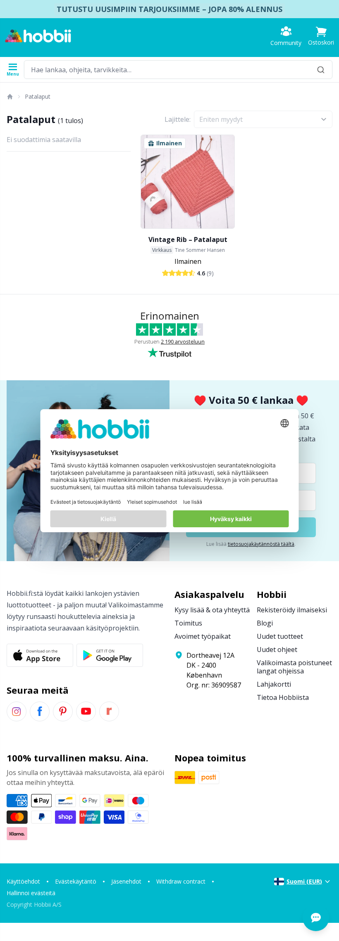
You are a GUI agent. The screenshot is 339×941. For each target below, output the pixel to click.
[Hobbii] (38, 36)
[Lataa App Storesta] (40, 655)
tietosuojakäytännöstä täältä (261, 544)
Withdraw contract (180, 881)
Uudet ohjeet (277, 649)
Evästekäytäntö (75, 881)
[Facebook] (40, 711)
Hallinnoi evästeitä (31, 893)
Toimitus (188, 623)
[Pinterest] (63, 711)
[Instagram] (16, 711)
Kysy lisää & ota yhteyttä (212, 609)
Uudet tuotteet (280, 636)
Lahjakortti (274, 684)
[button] (321, 36)
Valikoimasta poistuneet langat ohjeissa (294, 667)
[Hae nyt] (321, 69)
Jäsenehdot (126, 881)
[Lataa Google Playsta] (109, 655)
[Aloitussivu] (9, 96)
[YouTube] (86, 711)
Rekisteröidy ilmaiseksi (292, 609)
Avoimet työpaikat (202, 636)
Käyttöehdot (23, 881)
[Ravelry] (109, 711)
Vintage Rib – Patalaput (187, 239)
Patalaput (37, 96)
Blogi (265, 623)
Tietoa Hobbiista (283, 697)
